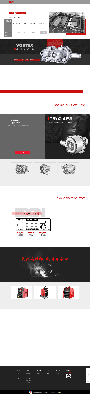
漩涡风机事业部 (8, 20)
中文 (72, 1)
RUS (77, 1)
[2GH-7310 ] (21, 169)
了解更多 (43, 32)
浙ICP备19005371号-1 (54, 392)
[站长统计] (59, 392)
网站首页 (24, 1)
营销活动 (43, 1)
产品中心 (36, 1)
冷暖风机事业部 (28, 380)
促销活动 (38, 376)
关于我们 (30, 1)
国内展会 (38, 375)
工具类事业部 (28, 376)
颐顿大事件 (18, 376)
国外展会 (38, 373)
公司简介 (18, 373)
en (74, 1)
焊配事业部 (28, 378)
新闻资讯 (49, 1)
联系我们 (62, 1)
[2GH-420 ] (68, 169)
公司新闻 (48, 373)
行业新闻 (48, 375)
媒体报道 (48, 376)
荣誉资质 (18, 375)
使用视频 (57, 375)
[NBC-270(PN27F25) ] (21, 292)
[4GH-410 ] (45, 169)
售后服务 (57, 376)
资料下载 (6, 33)
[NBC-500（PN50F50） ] (68, 292)
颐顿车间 (18, 378)
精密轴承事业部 (28, 382)
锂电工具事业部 (28, 385)
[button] (11, 223)
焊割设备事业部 (8, 21)
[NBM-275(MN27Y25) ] (45, 292)
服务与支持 (55, 1)
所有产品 (6, 32)
